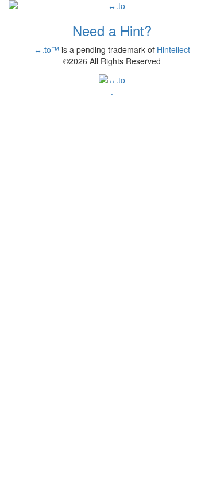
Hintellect (173, 49)
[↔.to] (112, 5)
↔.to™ (46, 49)
